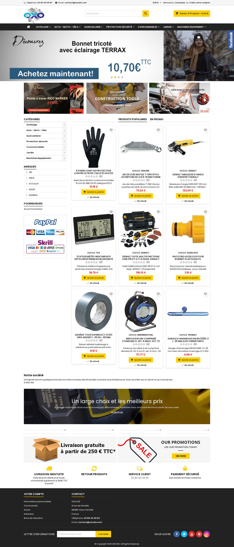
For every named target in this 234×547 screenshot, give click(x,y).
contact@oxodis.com (76, 2)
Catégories (32, 119)
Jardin (167, 27)
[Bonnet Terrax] (117, 55)
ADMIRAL (33, 195)
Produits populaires (132, 119)
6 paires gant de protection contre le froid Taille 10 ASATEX (93, 172)
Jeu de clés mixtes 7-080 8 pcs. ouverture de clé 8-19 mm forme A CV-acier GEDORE (140, 177)
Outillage (42, 27)
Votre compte (34, 494)
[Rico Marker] (54, 98)
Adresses (29, 513)
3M (30, 172)
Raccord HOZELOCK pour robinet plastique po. (188, 258)
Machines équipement (190, 27)
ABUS (31, 177)
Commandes (31, 505)
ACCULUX (33, 183)
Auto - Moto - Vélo (66, 27)
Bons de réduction (33, 518)
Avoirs (27, 509)
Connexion (179, 2)
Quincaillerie (92, 27)
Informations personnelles (37, 501)
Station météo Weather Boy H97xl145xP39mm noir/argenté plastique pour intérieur (93, 259)
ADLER (31, 189)
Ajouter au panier (94, 192)
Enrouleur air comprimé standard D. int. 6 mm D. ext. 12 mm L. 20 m (141, 341)
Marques (30, 166)
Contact (78, 494)
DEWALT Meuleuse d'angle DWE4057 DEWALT (188, 176)
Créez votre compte (199, 2)
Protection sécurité (119, 27)
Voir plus (117, 412)
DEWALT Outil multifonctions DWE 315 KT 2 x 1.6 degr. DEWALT (141, 258)
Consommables (147, 27)
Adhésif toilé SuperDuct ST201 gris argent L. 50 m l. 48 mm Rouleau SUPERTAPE (93, 337)
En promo (156, 119)
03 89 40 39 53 (44, 2)
